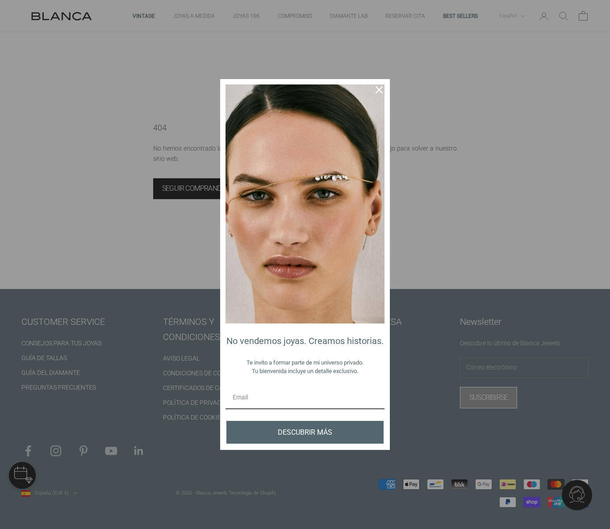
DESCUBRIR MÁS (305, 432)
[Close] (379, 90)
